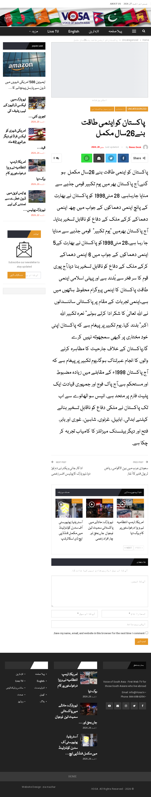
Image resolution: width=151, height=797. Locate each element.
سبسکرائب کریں (16, 275)
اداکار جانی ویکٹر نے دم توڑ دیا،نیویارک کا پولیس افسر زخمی (70, 471)
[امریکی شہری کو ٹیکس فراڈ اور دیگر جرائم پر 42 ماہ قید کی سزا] (37, 134)
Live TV (53, 31)
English (73, 31)
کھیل (42, 695)
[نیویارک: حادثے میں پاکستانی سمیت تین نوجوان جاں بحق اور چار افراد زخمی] (99, 508)
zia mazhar (49, 786)
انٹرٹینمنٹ (39, 688)
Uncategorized (137, 109)
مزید (35, 31)
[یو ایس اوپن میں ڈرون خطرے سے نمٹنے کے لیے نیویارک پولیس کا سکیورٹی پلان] (37, 196)
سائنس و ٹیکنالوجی (14, 688)
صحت (20, 695)
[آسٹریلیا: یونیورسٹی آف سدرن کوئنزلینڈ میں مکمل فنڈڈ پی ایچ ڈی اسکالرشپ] (69, 508)
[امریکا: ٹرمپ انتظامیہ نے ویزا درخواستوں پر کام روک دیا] (130, 508)
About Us (115, 4)
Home (72, 776)
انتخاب (120, 109)
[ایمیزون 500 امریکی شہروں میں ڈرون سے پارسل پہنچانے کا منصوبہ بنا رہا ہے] (24, 64)
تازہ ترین (94, 31)
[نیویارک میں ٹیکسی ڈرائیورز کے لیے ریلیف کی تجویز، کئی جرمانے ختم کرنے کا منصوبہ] (37, 103)
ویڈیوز (20, 702)
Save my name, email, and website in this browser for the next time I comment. (99, 633)
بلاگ (42, 702)
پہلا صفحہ (115, 31)
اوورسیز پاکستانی (102, 109)
